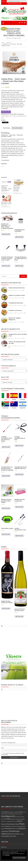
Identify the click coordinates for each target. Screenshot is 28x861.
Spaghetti (22, 828)
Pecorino (3, 826)
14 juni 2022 (19, 290)
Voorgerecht (21, 834)
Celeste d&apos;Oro (6, 116)
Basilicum (6, 812)
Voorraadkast (5, 836)
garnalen (5, 813)
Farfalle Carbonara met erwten (17, 287)
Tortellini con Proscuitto (15, 310)
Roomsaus (8, 828)
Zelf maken (13, 836)
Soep (17, 828)
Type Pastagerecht (8, 366)
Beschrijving (6, 128)
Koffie (14, 116)
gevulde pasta (15, 813)
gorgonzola (20, 813)
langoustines (18, 819)
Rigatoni (3, 828)
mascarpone (9, 821)
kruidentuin (13, 819)
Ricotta (23, 826)
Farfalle (20, 812)
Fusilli (2, 813)
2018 (2, 812)
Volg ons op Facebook (10, 796)
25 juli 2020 (19, 338)
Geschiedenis (10, 813)
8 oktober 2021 (20, 313)
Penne (7, 826)
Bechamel (11, 812)
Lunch (6, 821)
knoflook (3, 819)
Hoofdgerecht (8, 816)
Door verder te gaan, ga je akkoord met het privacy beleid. (12, 754)
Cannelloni (16, 812)
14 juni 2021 (19, 322)
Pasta (21, 823)
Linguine (3, 821)
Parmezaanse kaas (13, 824)
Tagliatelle (4, 831)
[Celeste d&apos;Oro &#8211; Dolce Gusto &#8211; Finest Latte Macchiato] (18, 182)
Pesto (10, 826)
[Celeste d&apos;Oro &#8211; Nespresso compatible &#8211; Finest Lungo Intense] (6, 182)
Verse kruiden (15, 834)
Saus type (5, 377)
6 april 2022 (19, 297)
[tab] (6, 128)
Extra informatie (17, 128)
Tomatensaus (14, 831)
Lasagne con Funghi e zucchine (17, 295)
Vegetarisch (5, 834)
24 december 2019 (21, 345)
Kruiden (7, 819)
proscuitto (19, 826)
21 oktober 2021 (20, 305)
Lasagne (22, 819)
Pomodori (14, 826)
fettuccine (24, 812)
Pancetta (4, 824)
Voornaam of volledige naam (8, 742)
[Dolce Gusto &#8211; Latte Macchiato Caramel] (6, 198)
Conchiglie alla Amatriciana (16, 303)
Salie (14, 828)
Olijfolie (19, 821)
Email (2, 748)
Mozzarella (15, 821)
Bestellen (6, 112)
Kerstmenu (17, 816)
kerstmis (22, 816)
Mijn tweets (4, 847)
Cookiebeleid (7, 854)
